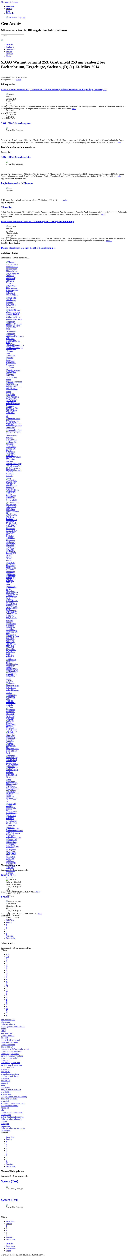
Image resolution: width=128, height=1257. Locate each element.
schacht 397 (5, 1069)
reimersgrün (5, 1130)
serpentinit (5, 1101)
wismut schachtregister (10, 1074)
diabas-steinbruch (8, 1024)
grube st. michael (7, 1035)
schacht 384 (5, 1092)
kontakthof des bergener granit (13, 1103)
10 (7, 1162)
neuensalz (5, 1108)
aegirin (3, 1029)
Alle (7, 954)
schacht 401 (5, 1072)
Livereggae (5, 2)
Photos (8, 56)
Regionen (10, 47)
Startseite (9, 45)
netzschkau (5, 1126)
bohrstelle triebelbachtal (10, 1040)
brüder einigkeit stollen (10, 1054)
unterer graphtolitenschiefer (11, 1112)
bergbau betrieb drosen (10, 1076)
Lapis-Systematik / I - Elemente (17, 183)
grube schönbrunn (8, 1044)
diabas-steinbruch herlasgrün (12, 1117)
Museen (9, 51)
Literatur (9, 54)
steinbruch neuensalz (9, 1099)
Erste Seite (10, 920)
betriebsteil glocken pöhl (10, 1063)
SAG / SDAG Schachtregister (16, 123)
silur (2, 1110)
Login (8, 1250)
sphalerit (4, 1083)
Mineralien (10, 49)
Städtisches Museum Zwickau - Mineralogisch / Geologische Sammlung (37, 221)
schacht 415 (5, 1081)
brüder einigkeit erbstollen (11, 1051)
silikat (3, 1031)
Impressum (10, 1246)
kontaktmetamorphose (9, 1105)
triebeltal (4, 1038)
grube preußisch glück (9, 1058)
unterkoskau (6, 1115)
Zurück (9, 922)
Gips (3, 875)
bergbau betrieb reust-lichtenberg (14, 1096)
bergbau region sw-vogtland (12, 1056)
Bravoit (5, 896)
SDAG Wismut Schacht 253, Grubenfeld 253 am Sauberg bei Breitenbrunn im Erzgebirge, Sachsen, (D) (54, 89)
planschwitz (5, 1060)
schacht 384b (6, 1094)
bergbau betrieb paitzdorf (11, 1090)
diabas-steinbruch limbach (11, 1119)
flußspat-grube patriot (9, 1042)
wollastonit (5, 1087)
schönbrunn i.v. (7, 1047)
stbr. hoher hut (6, 1033)
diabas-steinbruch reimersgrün (13, 1128)
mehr (74, 109)
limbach (4, 1121)
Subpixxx (14, 2)
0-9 (7, 957)
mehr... (119, 176)
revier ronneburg (7, 1067)
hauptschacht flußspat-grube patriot (15, 1049)
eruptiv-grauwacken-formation (13, 1026)
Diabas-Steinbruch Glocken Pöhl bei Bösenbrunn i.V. (28, 248)
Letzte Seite (10, 938)
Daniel (18, 79)
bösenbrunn (5, 1022)
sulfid (3, 1085)
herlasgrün (5, 1124)
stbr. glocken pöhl (8, 1020)
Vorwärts (9, 936)
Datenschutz (11, 1248)
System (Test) (9, 1181)
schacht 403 (5, 1078)
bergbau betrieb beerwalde (11, 1065)
